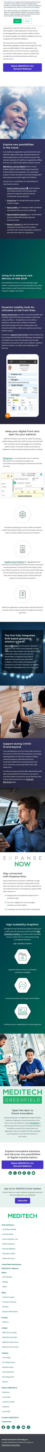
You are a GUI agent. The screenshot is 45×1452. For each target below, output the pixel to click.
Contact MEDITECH (10, 1417)
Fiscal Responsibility (9, 1229)
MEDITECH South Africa (10, 1342)
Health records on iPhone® (15, 562)
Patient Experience (8, 1244)
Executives (5, 1392)
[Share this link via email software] (34, 1174)
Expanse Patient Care (10, 315)
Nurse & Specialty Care (10, 1239)
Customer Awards (8, 1402)
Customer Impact (8, 1297)
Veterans (5, 1382)
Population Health (8, 1254)
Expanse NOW (12, 207)
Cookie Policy (6, 1445)
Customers (6, 1422)
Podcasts (5, 1307)
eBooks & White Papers (10, 1312)
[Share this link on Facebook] (20, 1174)
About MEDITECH (9, 1388)
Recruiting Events (8, 1377)
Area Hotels (6, 1412)
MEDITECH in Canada (9, 1333)
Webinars (5, 1322)
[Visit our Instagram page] (29, 1174)
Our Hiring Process (8, 1362)
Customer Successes (9, 1302)
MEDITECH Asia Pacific (9, 1337)
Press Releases (7, 1277)
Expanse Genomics (11, 646)
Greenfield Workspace (11, 1264)
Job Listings (6, 1358)
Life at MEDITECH (8, 1372)
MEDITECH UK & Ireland (10, 1347)
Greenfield (34, 1123)
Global (4, 1328)
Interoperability (7, 1234)
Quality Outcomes (8, 1258)
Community (6, 1397)
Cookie (24, 7)
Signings (5, 1282)
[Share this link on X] (15, 1174)
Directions (5, 1407)
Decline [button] (27, 21)
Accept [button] (17, 21)
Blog (4, 1293)
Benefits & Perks (7, 1367)
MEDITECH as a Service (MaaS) (14, 167)
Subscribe (22, 1201)
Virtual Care (11, 200)
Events (5, 1318)
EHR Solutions (8, 1225)
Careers (5, 1353)
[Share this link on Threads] (24, 1174)
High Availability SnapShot (17, 214)
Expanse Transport (14, 224)
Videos (4, 1287)
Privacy (31, 7)
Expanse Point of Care (19, 335)
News (4, 1272)
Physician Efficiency (8, 1249)
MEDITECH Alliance (10, 1268)
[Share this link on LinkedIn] (11, 1174)
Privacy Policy (15, 1445)
